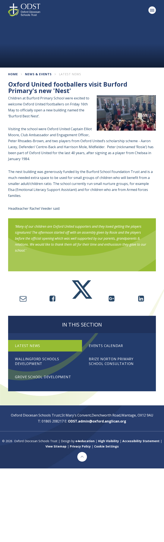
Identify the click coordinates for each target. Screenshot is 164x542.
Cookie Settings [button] (106, 446)
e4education (85, 441)
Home (13, 74)
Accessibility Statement (141, 441)
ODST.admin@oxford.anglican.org (97, 421)
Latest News (70, 74)
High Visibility (108, 441)
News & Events (38, 74)
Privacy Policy (80, 446)
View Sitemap (55, 446)
